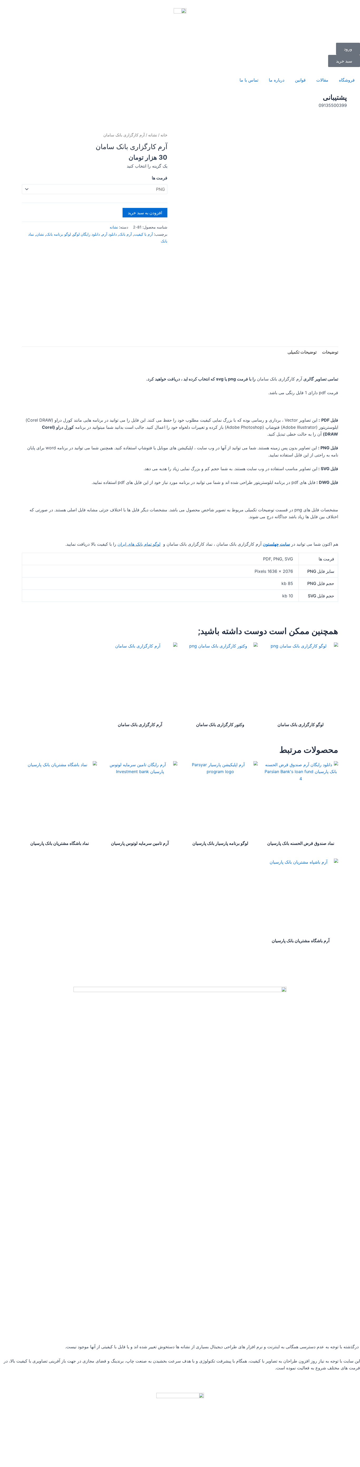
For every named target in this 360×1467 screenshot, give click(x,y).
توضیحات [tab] (330, 352)
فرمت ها (159, 177)
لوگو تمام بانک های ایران (139, 544)
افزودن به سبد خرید (145, 212)
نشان (40, 234)
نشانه (152, 135)
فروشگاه (347, 80)
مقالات (322, 80)
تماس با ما (249, 80)
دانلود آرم (109, 234)
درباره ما (276, 80)
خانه (163, 135)
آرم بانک (125, 234)
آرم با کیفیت (143, 234)
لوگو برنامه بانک (58, 234)
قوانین (300, 80)
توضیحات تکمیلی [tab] (302, 352)
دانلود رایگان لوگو (86, 234)
